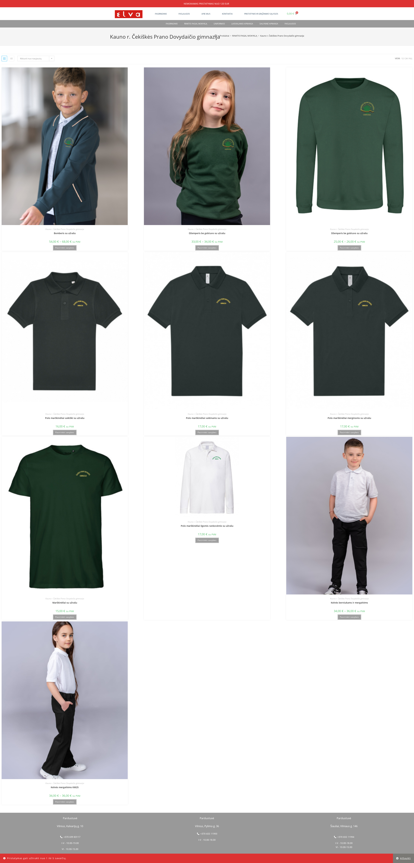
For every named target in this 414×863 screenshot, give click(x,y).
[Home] (215, 35)
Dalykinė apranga (269, 23)
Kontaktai (227, 13)
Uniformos (219, 23)
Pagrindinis (161, 13)
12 (402, 58)
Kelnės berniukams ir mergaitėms (349, 602)
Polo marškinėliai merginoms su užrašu (349, 418)
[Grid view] (4, 58)
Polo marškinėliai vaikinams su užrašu (207, 418)
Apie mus (206, 13)
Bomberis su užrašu (65, 233)
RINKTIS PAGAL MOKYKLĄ (195, 23)
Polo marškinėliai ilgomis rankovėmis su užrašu (207, 525)
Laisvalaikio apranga (242, 23)
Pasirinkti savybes (64, 247)
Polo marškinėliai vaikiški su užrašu (64, 418)
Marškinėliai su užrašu (64, 602)
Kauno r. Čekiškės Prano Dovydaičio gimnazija (282, 35)
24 (406, 58)
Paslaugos (184, 13)
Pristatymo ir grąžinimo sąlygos (261, 13)
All (410, 58)
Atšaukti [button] (405, 858)
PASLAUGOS (290, 23)
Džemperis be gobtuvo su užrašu (207, 233)
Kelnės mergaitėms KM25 (65, 787)
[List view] (11, 58)
